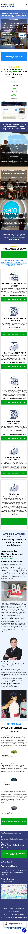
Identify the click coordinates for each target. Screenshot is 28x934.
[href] (14, 891)
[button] (26, 5)
